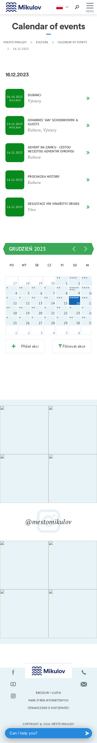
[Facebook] (13, 672)
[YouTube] (13, 684)
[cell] (62, 280)
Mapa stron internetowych (48, 700)
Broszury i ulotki (48, 693)
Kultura (42, 42)
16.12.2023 (21, 49)
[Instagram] (13, 696)
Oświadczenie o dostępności (48, 708)
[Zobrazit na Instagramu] (24, 430)
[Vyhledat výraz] (77, 7)
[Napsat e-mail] (84, 684)
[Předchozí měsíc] (74, 249)
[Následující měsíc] (86, 249)
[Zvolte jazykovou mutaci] (63, 7)
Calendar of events (72, 42)
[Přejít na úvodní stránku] (24, 7)
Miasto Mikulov (15, 42)
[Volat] (84, 672)
